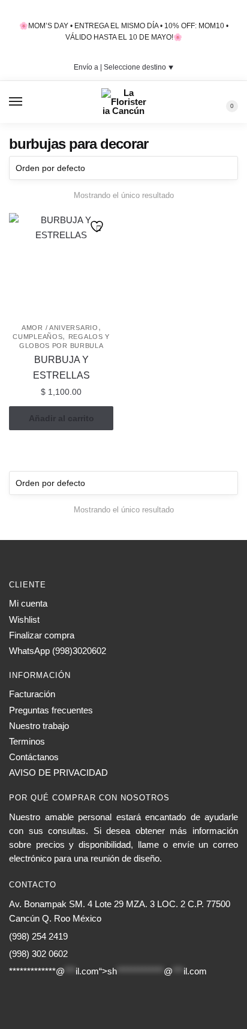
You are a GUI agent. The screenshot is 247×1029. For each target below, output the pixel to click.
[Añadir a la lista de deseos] (98, 228)
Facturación (32, 694)
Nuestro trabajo (39, 726)
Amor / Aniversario (60, 327)
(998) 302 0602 (38, 954)
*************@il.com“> (108, 971)
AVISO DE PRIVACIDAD (58, 772)
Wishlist (24, 619)
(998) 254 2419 (38, 936)
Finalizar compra (41, 635)
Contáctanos (34, 757)
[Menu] (16, 102)
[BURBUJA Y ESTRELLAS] (61, 265)
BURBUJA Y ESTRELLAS (61, 367)
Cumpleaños (37, 336)
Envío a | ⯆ (124, 67)
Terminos (27, 741)
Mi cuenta (28, 603)
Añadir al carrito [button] (61, 418)
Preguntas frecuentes (51, 710)
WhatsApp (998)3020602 (57, 651)
